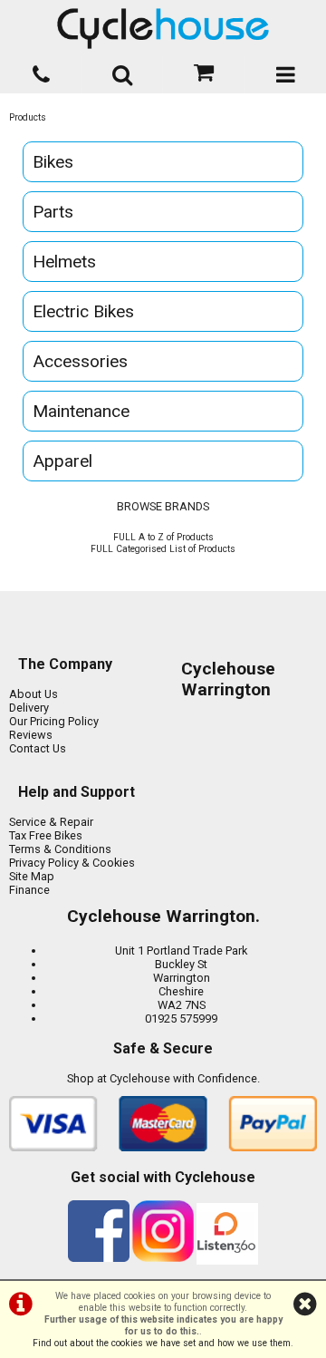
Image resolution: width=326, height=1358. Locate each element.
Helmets (64, 261)
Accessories (80, 361)
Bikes (53, 161)
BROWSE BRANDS (163, 506)
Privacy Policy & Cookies (72, 862)
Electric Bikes (83, 311)
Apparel (62, 461)
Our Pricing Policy (54, 721)
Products (27, 117)
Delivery (29, 707)
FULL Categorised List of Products (163, 549)
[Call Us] (41, 71)
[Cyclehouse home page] (163, 28)
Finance (29, 890)
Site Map (31, 876)
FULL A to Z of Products (163, 537)
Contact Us (37, 748)
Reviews (31, 735)
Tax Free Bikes (45, 835)
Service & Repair (51, 822)
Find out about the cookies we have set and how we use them (162, 1343)
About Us (33, 694)
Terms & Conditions (60, 849)
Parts (53, 211)
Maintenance (81, 411)
